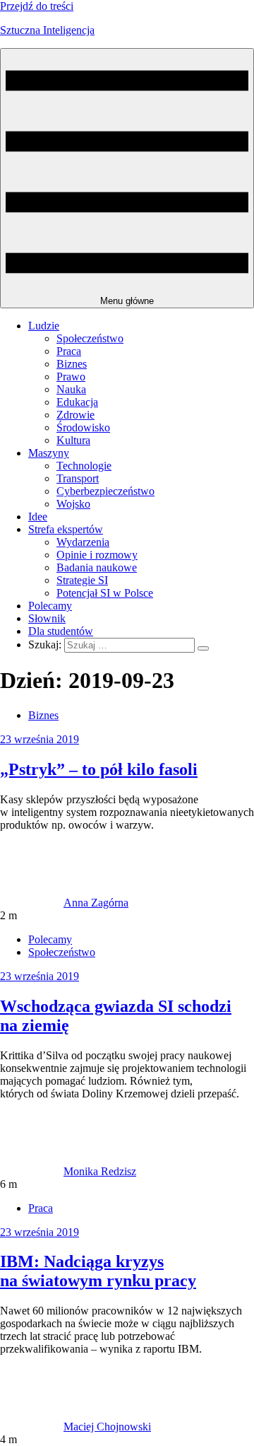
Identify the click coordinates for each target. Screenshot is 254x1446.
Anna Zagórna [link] (96, 903)
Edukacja (77, 402)
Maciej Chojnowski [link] (107, 1427)
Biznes (71, 364)
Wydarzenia (82, 542)
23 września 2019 (39, 739)
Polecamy (50, 606)
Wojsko (73, 504)
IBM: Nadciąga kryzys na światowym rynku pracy (98, 1271)
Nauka (71, 389)
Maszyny (48, 453)
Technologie (83, 466)
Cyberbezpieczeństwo (105, 491)
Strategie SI (82, 580)
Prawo (70, 377)
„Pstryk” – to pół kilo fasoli (99, 769)
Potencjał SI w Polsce (104, 593)
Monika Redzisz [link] (100, 1171)
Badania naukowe (96, 567)
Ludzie (43, 326)
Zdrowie (75, 415)
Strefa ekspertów (65, 529)
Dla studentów (60, 631)
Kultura (73, 440)
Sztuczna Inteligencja (47, 30)
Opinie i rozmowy (97, 555)
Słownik (47, 618)
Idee (37, 517)
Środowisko (83, 427)
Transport (77, 478)
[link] (32, 903)
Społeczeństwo (89, 338)
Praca (68, 351)
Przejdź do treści (36, 6)
